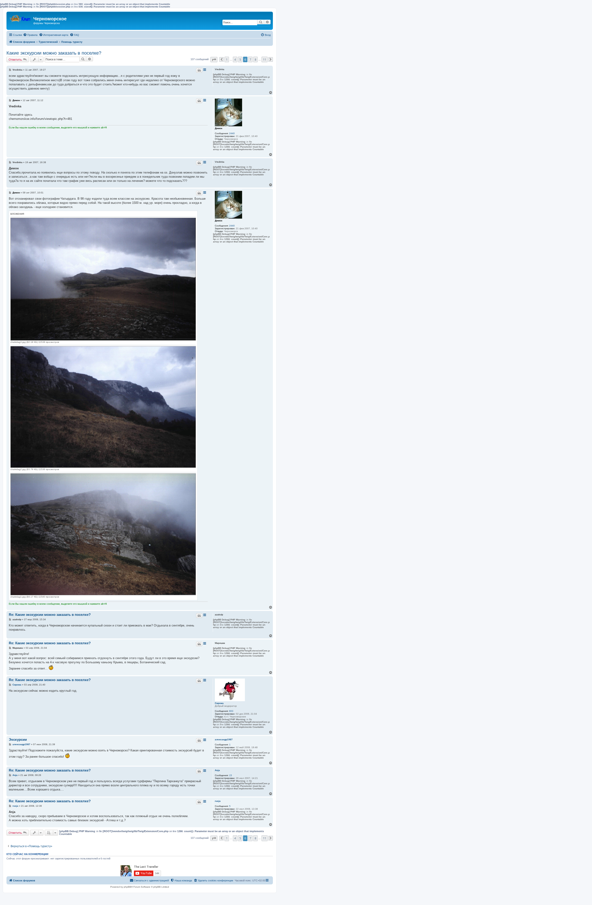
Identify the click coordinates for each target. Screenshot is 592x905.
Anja (217, 770)
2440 (232, 133)
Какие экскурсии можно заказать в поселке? (53, 53)
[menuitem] (30, 35)
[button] (213, 59)
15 (230, 775)
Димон (218, 128)
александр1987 (224, 739)
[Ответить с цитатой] (199, 70)
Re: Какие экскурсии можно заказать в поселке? (50, 615)
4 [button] (235, 59)
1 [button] (227, 59)
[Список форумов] (20, 17)
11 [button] (264, 59)
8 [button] (255, 59)
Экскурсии (18, 739)
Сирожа (219, 703)
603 (231, 711)
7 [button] (250, 59)
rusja (218, 801)
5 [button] (240, 59)
